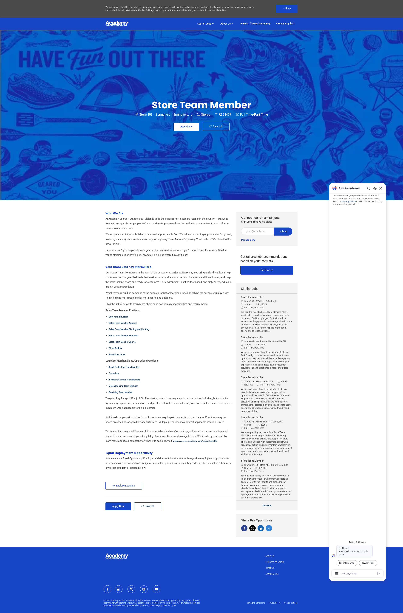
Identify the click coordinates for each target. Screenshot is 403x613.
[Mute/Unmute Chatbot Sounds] (374, 188)
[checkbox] (216, 127)
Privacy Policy (274, 603)
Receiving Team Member (121, 392)
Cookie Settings (291, 603)
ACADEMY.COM (272, 574)
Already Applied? (285, 23)
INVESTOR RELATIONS (275, 562)
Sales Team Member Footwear (123, 335)
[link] (248, 240)
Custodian (114, 373)
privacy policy (349, 201)
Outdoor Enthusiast (118, 316)
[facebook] (107, 589)
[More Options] (336, 574)
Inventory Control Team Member (124, 379)
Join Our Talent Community (255, 23)
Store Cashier (115, 348)
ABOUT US (270, 556)
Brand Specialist (117, 354)
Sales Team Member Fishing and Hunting (129, 329)
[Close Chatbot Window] (381, 188)
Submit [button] (283, 231)
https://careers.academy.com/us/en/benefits (195, 441)
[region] (357, 381)
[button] (186, 127)
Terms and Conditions (255, 603)
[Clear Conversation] (368, 188)
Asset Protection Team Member (124, 367)
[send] (378, 574)
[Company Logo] (117, 23)
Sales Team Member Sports (122, 342)
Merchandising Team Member (123, 386)
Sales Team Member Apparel (123, 323)
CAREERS (270, 568)
